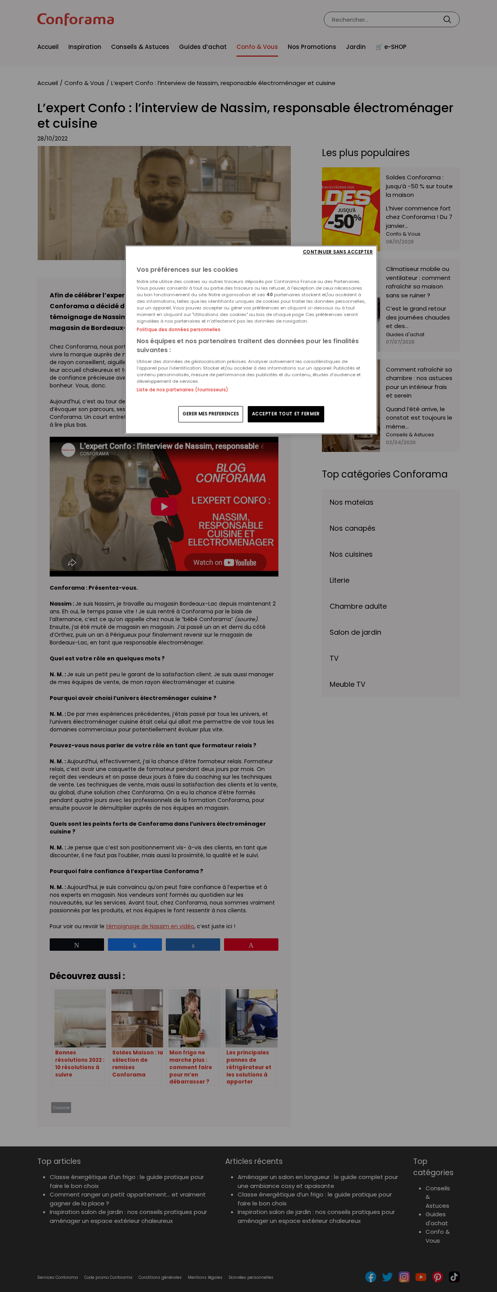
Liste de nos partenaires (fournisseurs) (182, 390)
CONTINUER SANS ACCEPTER (338, 252)
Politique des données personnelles (179, 329)
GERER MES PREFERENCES (210, 414)
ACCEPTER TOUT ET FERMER (286, 414)
